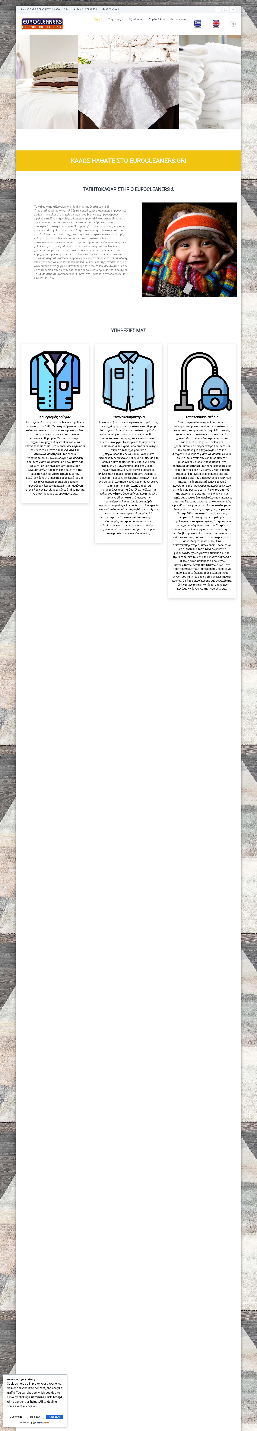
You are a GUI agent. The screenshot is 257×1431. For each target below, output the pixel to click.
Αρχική (98, 19)
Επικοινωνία (178, 19)
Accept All (54, 1416)
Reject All (35, 1416)
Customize (16, 1416)
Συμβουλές (156, 19)
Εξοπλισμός (136, 19)
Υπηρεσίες (114, 19)
